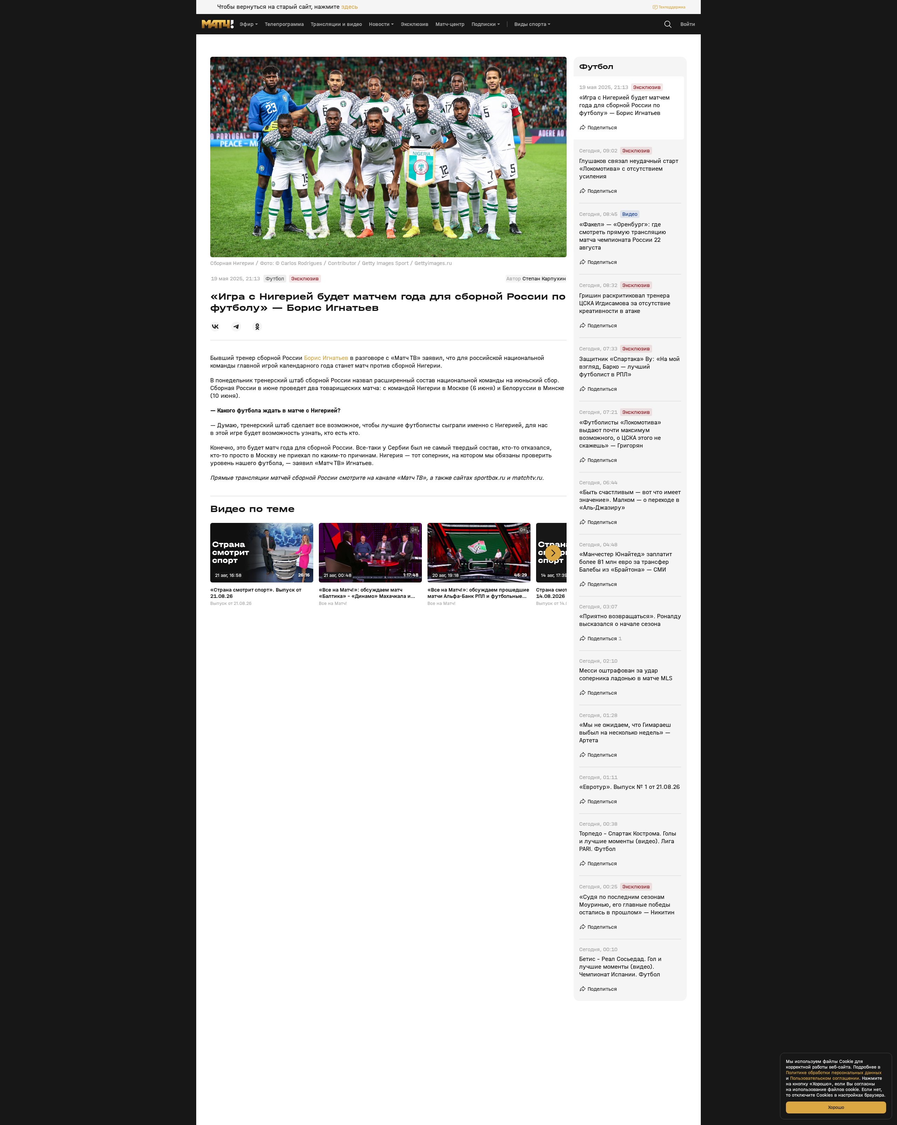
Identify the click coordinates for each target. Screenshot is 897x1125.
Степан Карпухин (544, 278)
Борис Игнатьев (326, 358)
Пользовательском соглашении (824, 1078)
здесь (349, 7)
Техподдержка (672, 7)
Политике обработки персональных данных (834, 1073)
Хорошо (836, 1107)
